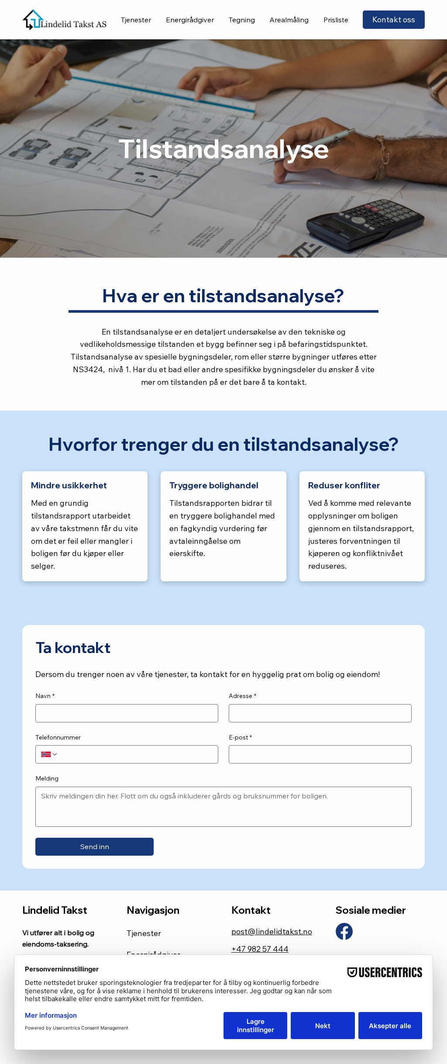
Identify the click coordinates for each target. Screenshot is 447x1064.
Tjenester (144, 933)
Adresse (242, 696)
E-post (240, 737)
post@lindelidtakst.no (271, 931)
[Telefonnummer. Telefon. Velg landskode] (49, 754)
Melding (46, 778)
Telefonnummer (58, 737)
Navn (45, 696)
